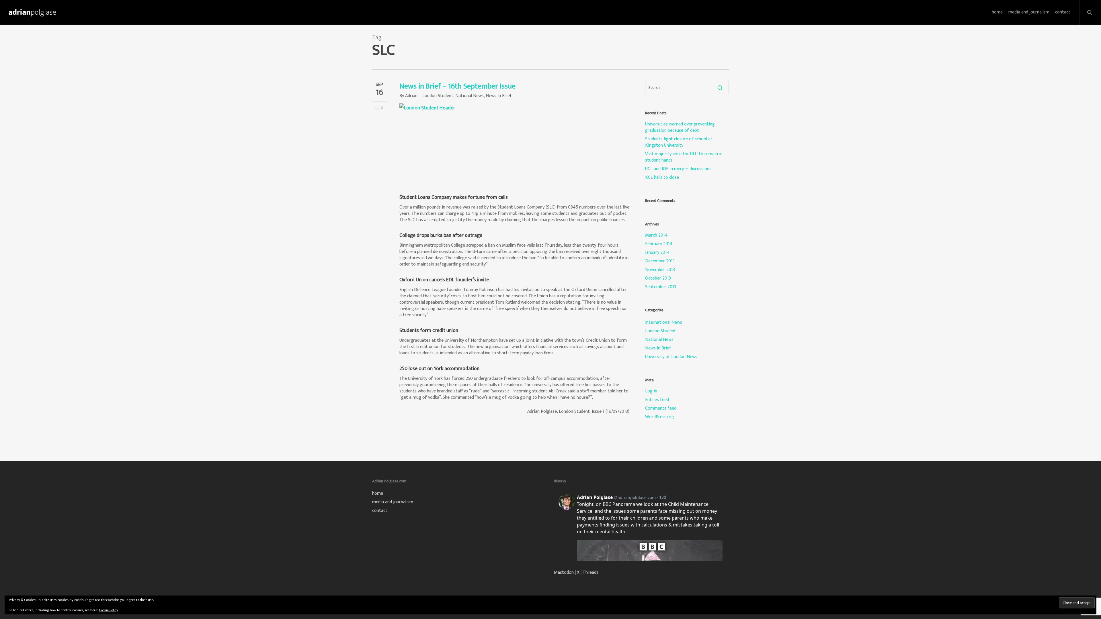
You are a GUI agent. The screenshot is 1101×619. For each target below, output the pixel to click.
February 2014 (659, 244)
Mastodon (564, 572)
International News (663, 322)
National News (469, 96)
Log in (651, 391)
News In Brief (499, 96)
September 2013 (660, 287)
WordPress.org (659, 417)
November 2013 (660, 270)
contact (379, 511)
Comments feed (660, 408)
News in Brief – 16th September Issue (457, 86)
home (377, 493)
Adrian (411, 96)
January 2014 (657, 252)
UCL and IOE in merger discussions (678, 169)
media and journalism (392, 502)
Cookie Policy (108, 610)
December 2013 (660, 261)
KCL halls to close (662, 177)
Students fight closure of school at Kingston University (678, 142)
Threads (590, 572)
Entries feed (657, 400)
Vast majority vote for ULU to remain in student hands (684, 157)
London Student (437, 96)
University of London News (671, 357)
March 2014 (656, 235)
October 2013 (658, 278)
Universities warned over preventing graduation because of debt (680, 127)
